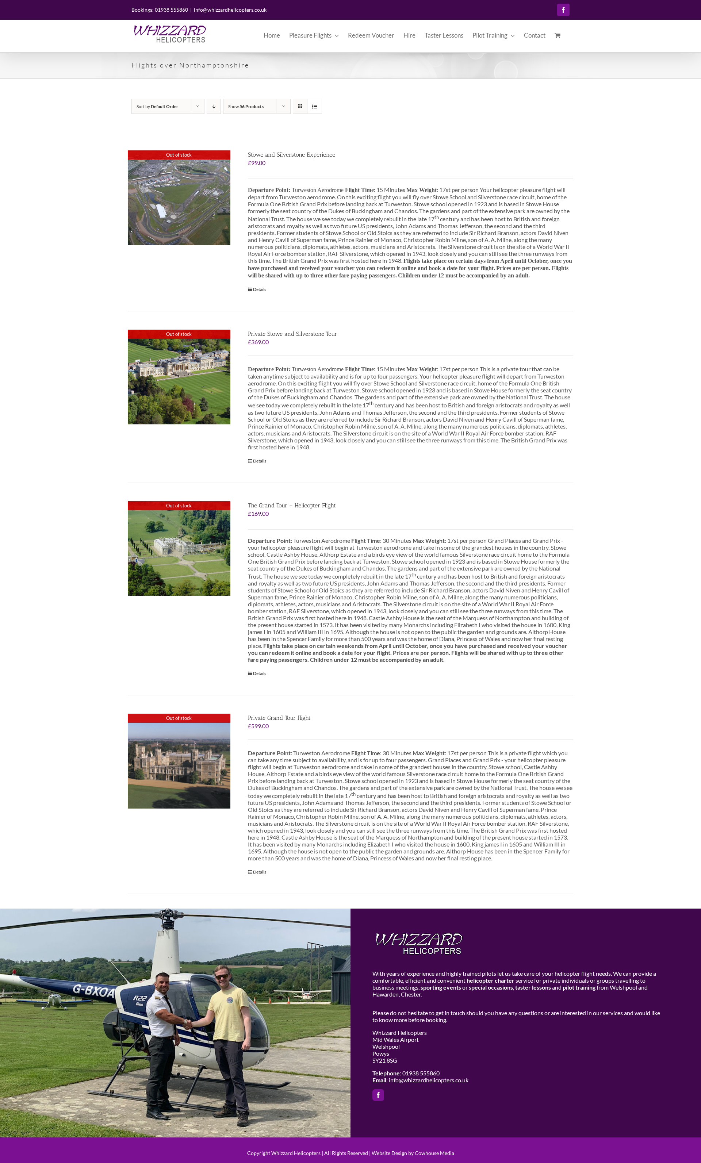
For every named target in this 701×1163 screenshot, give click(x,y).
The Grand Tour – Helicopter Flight (292, 505)
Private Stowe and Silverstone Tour (292, 333)
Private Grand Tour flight (279, 717)
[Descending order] (214, 106)
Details (259, 289)
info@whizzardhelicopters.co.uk (230, 10)
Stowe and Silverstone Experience (291, 154)
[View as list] (314, 106)
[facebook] (378, 1095)
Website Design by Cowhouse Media (413, 1153)
